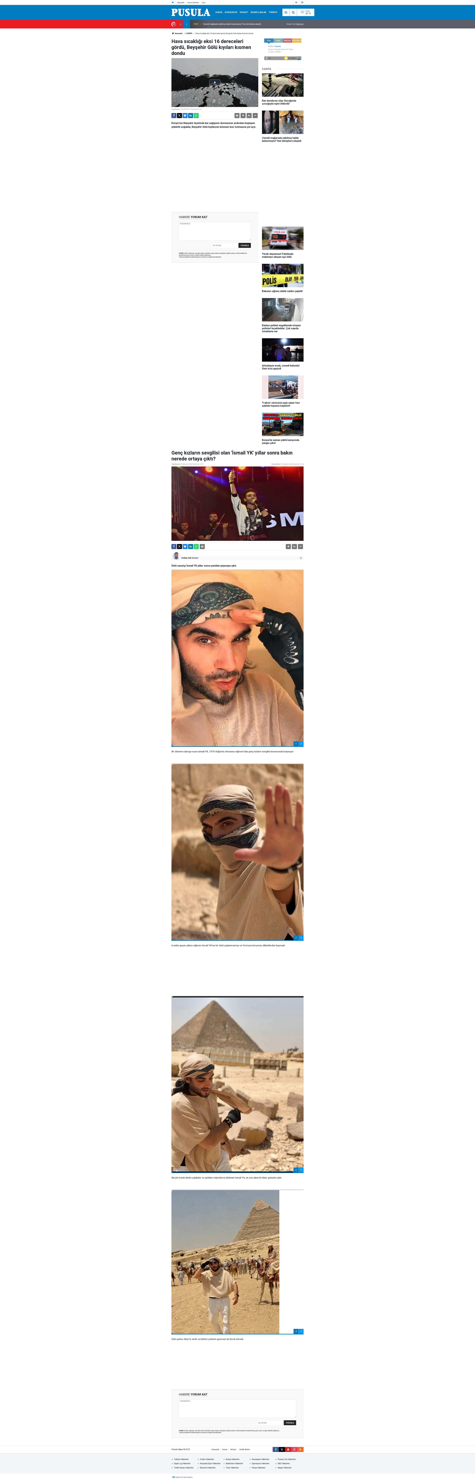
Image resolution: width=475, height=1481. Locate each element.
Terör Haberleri (232, 1468)
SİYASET (244, 12)
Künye (224, 1449)
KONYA (218, 12)
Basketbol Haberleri (234, 1463)
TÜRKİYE (273, 12)
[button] (243, 115)
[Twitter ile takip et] (282, 1449)
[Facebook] (173, 115)
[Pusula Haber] (191, 12)
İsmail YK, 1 (204, 751)
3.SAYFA (189, 33)
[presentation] (180, 24)
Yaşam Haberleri (284, 1468)
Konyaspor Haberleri (260, 1459)
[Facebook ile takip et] (276, 1449)
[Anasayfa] (172, 2)
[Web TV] (296, 2)
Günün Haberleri (193, 2)
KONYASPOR (231, 12)
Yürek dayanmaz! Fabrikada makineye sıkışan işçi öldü (226, 24)
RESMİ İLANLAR (258, 12)
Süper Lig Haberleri (182, 1463)
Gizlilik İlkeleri (244, 1449)
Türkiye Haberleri (181, 1459)
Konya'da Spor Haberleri (210, 1463)
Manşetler (180, 2)
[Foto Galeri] (302, 2)
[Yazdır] (237, 115)
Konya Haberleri (232, 1459)
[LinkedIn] (190, 115)
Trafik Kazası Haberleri (183, 1468)
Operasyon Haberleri (260, 1463)
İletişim (233, 1449)
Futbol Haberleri (207, 1459)
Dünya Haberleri (258, 1468)
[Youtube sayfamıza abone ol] (288, 1449)
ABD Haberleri (284, 1463)
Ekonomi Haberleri (207, 1468)
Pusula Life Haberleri (287, 1459)
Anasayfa (178, 33)
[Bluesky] (185, 115)
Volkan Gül (186, 558)
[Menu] (286, 12)
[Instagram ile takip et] (300, 558)
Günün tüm (295, 24)
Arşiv (203, 2)
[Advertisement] (214, 191)
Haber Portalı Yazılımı (184, 1477)
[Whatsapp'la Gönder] (196, 115)
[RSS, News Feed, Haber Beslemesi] (300, 1449)
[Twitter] (179, 115)
